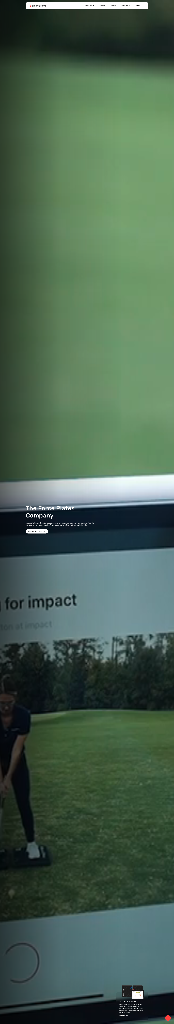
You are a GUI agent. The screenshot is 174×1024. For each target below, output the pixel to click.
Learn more (123, 1016)
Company (113, 6)
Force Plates (89, 6)
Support (137, 6)
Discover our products (36, 531)
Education (124, 6)
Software (102, 6)
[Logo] (38, 6)
